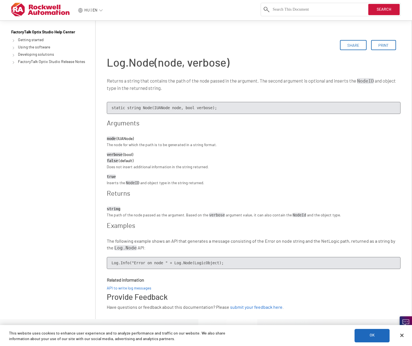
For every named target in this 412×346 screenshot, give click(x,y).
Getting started (31, 40)
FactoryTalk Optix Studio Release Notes (51, 62)
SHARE (353, 45)
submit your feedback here (256, 307)
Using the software (34, 47)
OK (372, 335)
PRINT (383, 45)
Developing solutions (36, 55)
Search (384, 9)
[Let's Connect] (406, 322)
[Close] (402, 335)
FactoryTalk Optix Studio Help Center (43, 32)
